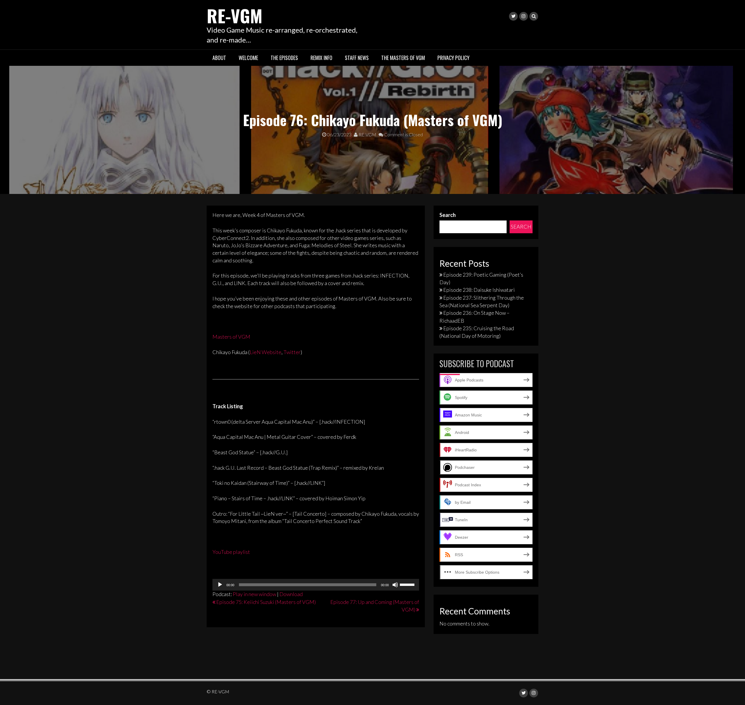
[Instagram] (523, 16)
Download (291, 594)
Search (447, 215)
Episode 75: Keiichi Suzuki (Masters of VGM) (266, 602)
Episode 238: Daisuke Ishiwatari (479, 290)
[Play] (220, 585)
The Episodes (284, 57)
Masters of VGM (231, 336)
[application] (315, 585)
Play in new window (254, 594)
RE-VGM (234, 15)
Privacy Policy (453, 57)
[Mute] (395, 585)
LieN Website (265, 352)
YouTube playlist (231, 552)
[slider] (408, 584)
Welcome (248, 57)
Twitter (292, 352)
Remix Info (321, 57)
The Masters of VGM (403, 57)
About (219, 57)
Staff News (357, 57)
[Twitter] (513, 16)
